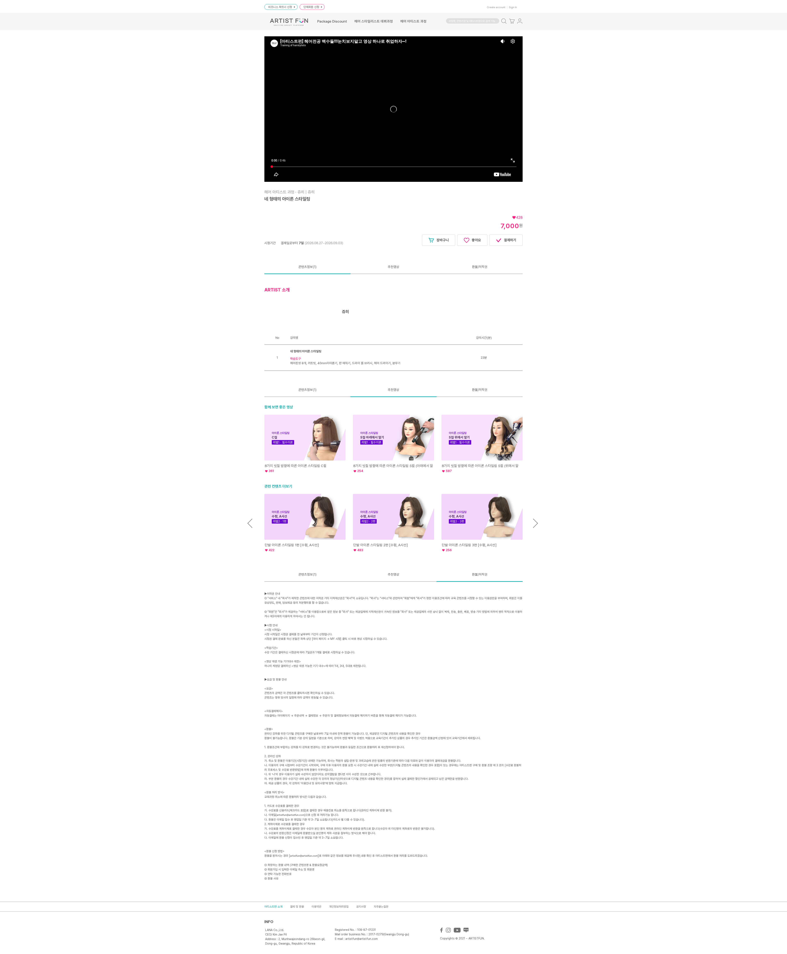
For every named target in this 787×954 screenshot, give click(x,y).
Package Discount (332, 21)
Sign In (513, 7)
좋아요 (476, 240)
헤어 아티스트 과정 (413, 21)
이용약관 (316, 906)
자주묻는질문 (381, 906)
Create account (496, 7)
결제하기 (509, 240)
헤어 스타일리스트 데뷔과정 (373, 21)
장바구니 (442, 240)
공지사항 (361, 906)
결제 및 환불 (297, 906)
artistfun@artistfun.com (291, 815)
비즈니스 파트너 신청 (280, 7)
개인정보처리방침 (339, 906)
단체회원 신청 (311, 7)
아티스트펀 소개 (273, 906)
